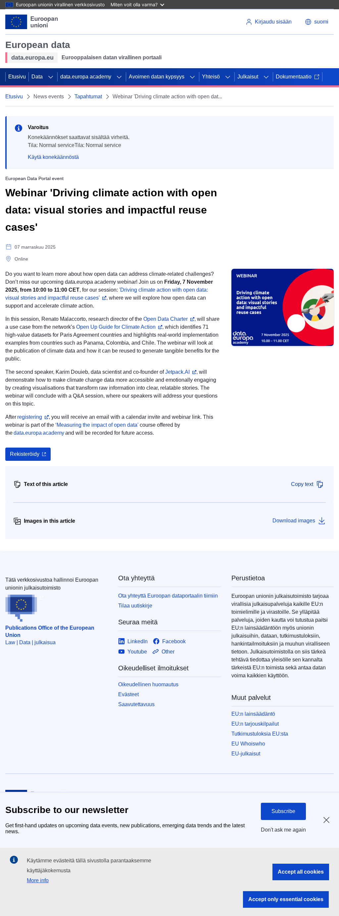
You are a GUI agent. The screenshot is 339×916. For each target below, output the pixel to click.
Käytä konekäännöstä (53, 157)
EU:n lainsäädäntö (253, 714)
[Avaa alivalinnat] (50, 76)
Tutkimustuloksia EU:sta (259, 734)
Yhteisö (211, 76)
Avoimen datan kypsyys (156, 76)
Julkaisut (247, 76)
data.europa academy (85, 76)
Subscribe (283, 811)
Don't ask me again (283, 830)
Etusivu (17, 76)
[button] (317, 22)
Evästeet (128, 694)
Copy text (302, 484)
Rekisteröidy (24, 454)
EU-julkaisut (245, 753)
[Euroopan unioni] (31, 22)
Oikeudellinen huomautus (148, 684)
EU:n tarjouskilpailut (255, 724)
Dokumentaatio (294, 76)
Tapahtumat (88, 96)
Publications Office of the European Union (49, 631)
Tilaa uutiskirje (135, 605)
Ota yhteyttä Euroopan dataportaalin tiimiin (168, 596)
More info (38, 880)
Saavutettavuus (136, 704)
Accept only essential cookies (285, 899)
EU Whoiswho (248, 744)
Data (37, 76)
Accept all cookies (301, 872)
